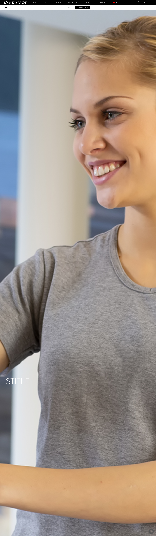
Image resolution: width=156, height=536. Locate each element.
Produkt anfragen (82, 7)
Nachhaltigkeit (73, 2)
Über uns (102, 2)
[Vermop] (16, 2)
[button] (151, 531)
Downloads (88, 2)
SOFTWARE (58, 2)
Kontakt (146, 2)
